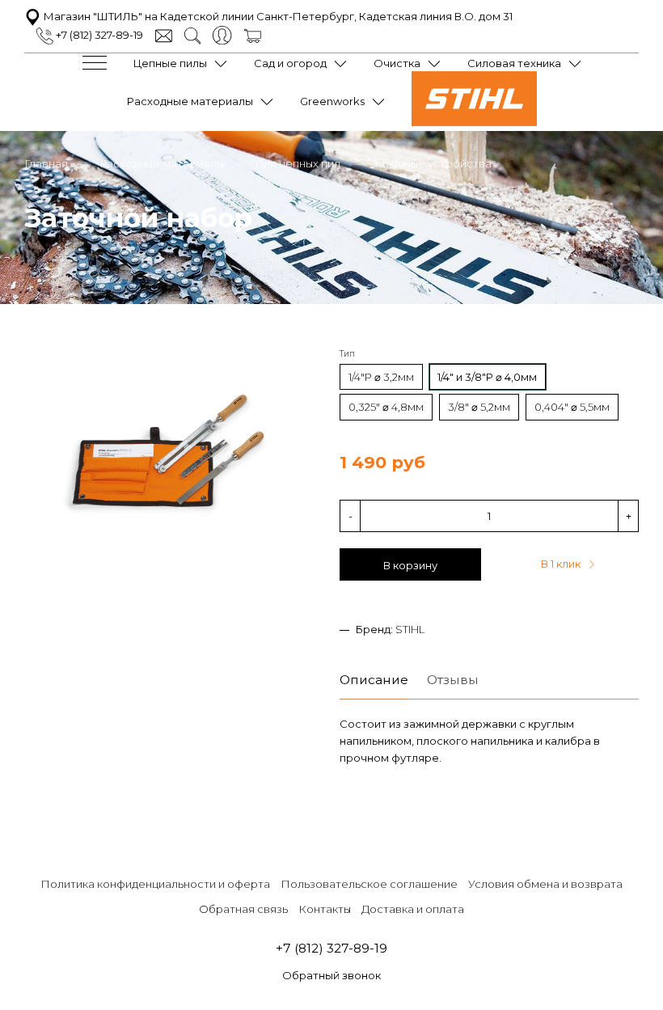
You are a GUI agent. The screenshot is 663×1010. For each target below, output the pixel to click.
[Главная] (474, 122)
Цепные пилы (170, 63)
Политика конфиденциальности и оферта (155, 883)
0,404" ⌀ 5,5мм (572, 406)
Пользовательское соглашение (369, 883)
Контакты (324, 908)
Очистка (397, 63)
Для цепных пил (297, 163)
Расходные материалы (190, 101)
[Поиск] (192, 34)
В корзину (410, 565)
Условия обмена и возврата (545, 883)
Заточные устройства (432, 163)
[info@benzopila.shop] (163, 34)
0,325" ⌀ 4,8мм (386, 406)
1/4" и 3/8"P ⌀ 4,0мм (487, 376)
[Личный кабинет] (222, 33)
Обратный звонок (331, 975)
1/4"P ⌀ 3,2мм (381, 376)
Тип (347, 354)
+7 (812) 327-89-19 (98, 34)
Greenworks (332, 101)
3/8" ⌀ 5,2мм (479, 406)
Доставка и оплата (412, 908)
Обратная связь (243, 908)
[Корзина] (252, 34)
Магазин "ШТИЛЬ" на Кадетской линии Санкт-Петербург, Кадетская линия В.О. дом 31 (277, 16)
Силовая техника (514, 63)
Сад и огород (290, 63)
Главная (46, 163)
